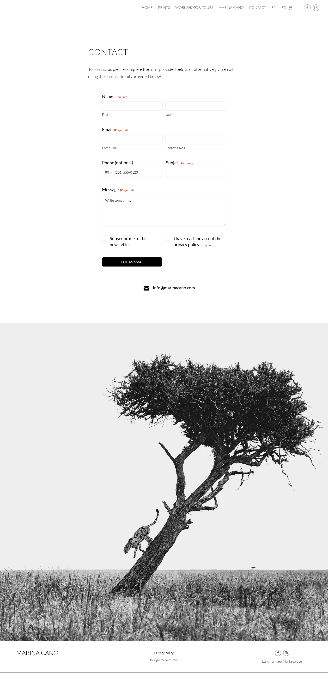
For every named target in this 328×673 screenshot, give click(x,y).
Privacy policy (164, 653)
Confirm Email (175, 148)
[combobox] (107, 172)
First (105, 114)
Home (147, 8)
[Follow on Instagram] (316, 7)
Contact (257, 8)
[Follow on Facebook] (307, 7)
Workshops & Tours (194, 8)
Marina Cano (231, 8)
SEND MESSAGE (132, 262)
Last (168, 114)
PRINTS (164, 8)
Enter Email (110, 148)
